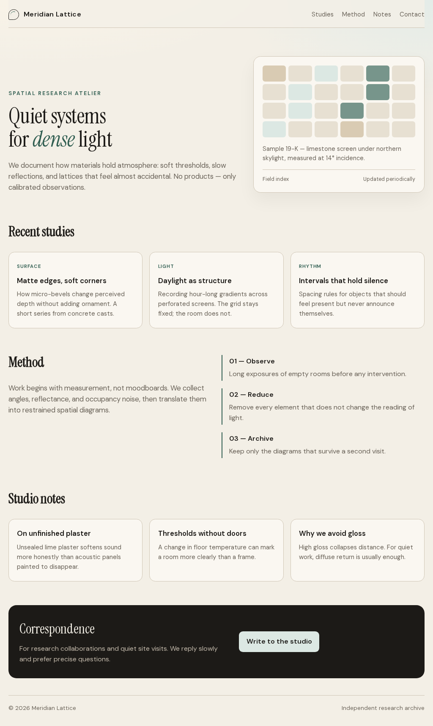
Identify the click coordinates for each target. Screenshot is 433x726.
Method (353, 14)
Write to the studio (279, 641)
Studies (323, 14)
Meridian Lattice (52, 14)
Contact (412, 14)
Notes (382, 14)
